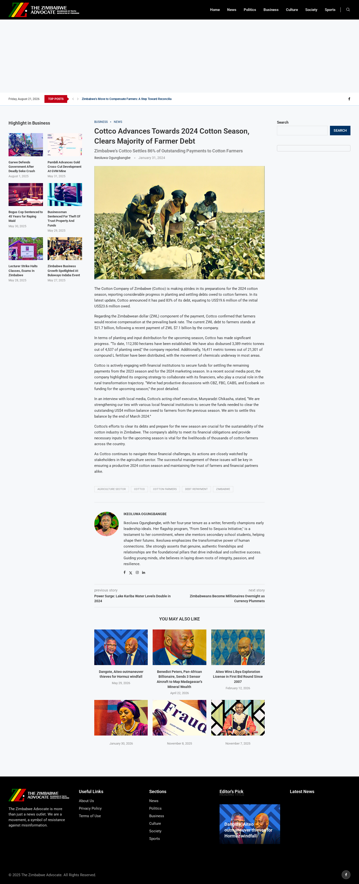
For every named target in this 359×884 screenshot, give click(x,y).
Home (215, 10)
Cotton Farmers (165, 489)
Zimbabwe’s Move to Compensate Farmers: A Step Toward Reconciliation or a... (133, 99)
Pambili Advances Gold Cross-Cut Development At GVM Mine (64, 166)
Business (271, 10)
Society (311, 10)
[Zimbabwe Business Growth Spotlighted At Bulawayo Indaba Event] (65, 248)
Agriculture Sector (111, 489)
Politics (250, 10)
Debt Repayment (196, 489)
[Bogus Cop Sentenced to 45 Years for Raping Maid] (26, 194)
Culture (292, 10)
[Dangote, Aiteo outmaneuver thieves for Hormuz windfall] (121, 647)
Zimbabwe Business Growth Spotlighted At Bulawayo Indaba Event (64, 270)
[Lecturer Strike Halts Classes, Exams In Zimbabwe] (26, 248)
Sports (330, 10)
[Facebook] (349, 99)
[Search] (348, 10)
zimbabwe (223, 489)
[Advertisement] (179, 56)
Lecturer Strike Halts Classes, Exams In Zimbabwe (23, 270)
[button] (73, 99)
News (231, 10)
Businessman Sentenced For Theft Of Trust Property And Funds (64, 218)
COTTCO (139, 489)
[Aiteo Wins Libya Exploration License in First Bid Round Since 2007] (238, 647)
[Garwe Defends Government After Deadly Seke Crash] (26, 144)
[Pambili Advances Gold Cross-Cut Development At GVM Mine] (65, 144)
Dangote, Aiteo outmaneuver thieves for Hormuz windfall (248, 830)
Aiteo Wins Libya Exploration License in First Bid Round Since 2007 (238, 677)
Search (282, 122)
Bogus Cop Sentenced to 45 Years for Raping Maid (26, 216)
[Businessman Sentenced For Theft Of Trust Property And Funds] (65, 194)
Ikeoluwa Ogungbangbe (112, 158)
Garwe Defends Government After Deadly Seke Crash (22, 166)
